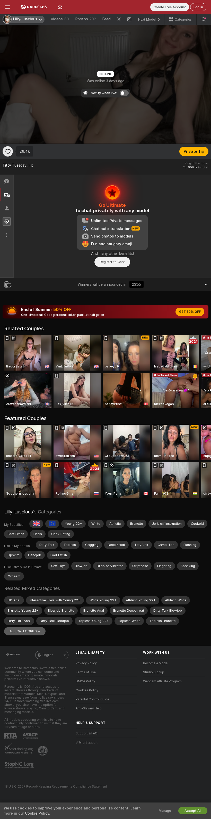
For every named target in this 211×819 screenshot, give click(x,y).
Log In (198, 7)
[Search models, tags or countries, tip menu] (204, 19)
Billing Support (87, 742)
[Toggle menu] (7, 7)
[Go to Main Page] (33, 7)
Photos (85, 19)
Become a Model (155, 663)
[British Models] (36, 524)
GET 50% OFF (190, 312)
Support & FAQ (87, 733)
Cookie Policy (37, 813)
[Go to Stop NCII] (19, 765)
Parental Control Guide (92, 699)
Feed (106, 19)
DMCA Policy (85, 681)
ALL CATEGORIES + (25, 631)
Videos (60, 19)
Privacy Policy (86, 663)
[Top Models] (60, 7)
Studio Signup (153, 672)
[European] (52, 524)
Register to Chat (112, 262)
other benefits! (121, 253)
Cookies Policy (87, 690)
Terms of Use (86, 672)
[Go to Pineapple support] (43, 751)
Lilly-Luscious (18, 511)
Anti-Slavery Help (89, 708)
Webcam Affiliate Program (162, 681)
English (47, 655)
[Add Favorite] (8, 151)
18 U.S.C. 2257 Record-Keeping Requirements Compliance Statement (55, 786)
